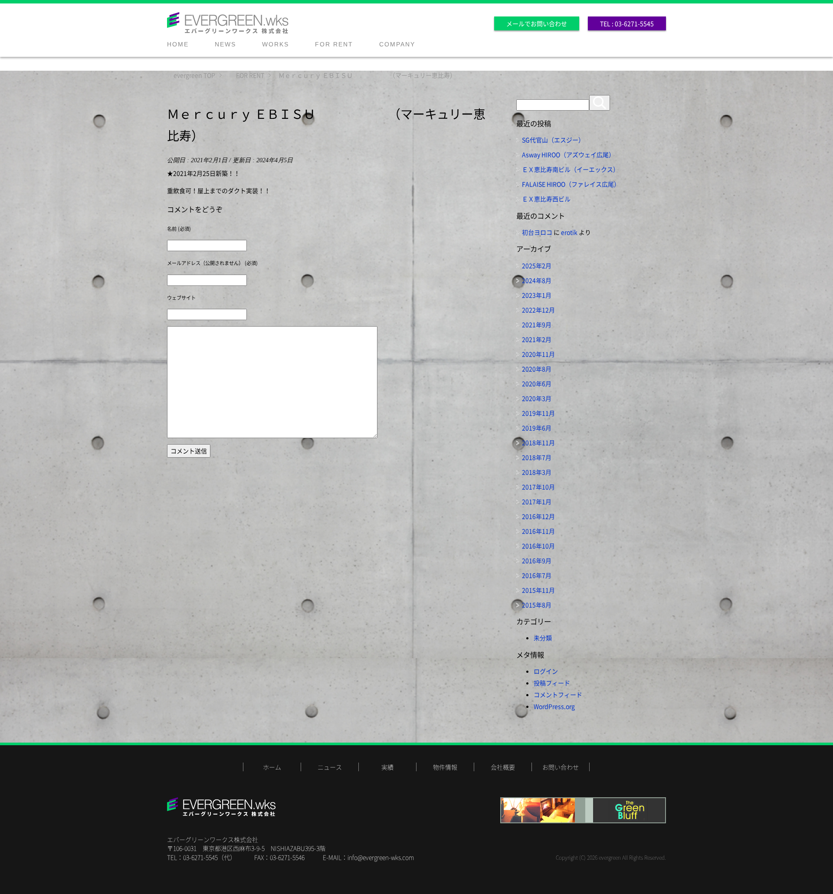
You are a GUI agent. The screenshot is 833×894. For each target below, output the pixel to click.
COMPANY (397, 44)
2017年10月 (538, 486)
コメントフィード (558, 694)
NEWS (225, 44)
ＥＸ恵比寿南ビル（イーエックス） (570, 169)
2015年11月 (538, 590)
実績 (387, 767)
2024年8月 (536, 280)
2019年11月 (538, 413)
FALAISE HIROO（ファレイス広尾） (571, 184)
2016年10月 (538, 545)
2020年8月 (536, 368)
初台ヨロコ (537, 232)
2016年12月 (538, 516)
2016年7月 (536, 575)
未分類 (543, 637)
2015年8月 (536, 604)
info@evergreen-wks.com (381, 857)
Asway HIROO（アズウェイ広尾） (568, 154)
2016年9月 (536, 560)
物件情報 (445, 767)
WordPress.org (554, 706)
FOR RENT (334, 44)
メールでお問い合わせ (536, 23)
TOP (194, 75)
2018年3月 (536, 472)
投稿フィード (552, 682)
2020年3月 (536, 398)
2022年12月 (538, 309)
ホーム (272, 767)
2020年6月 (536, 383)
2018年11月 (538, 442)
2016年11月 (538, 531)
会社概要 (503, 767)
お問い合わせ (560, 767)
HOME (178, 44)
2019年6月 (536, 427)
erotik (569, 232)
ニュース (330, 767)
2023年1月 (536, 295)
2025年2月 (536, 265)
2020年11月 (538, 354)
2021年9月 (536, 324)
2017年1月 (536, 501)
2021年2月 (536, 339)
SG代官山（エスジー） (553, 139)
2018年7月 (536, 457)
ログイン (546, 671)
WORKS (275, 44)
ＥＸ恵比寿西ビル (546, 198)
